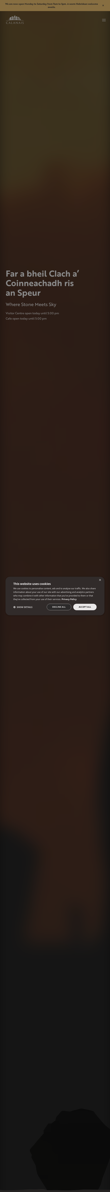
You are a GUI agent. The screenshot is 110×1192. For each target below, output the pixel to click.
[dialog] (54, 596)
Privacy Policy (69, 599)
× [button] (100, 580)
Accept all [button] (85, 606)
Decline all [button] (59, 606)
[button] (22, 607)
